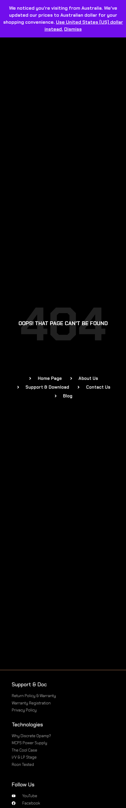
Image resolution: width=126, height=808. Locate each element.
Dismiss (73, 29)
